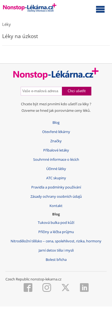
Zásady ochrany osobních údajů (56, 196)
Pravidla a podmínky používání (56, 187)
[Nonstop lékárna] (30, 8)
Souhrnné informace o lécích (56, 159)
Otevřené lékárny (56, 131)
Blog (56, 122)
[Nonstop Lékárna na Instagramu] (47, 288)
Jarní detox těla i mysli (56, 250)
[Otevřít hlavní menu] (100, 9)
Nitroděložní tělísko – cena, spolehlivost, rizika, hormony (56, 241)
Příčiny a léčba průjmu (56, 232)
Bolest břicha (56, 259)
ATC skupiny (56, 178)
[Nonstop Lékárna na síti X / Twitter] (65, 288)
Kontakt (56, 205)
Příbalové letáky (56, 150)
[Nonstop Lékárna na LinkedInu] (84, 288)
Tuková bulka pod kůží (56, 222)
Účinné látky (56, 168)
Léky (6, 24)
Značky (56, 141)
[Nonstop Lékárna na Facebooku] (28, 288)
